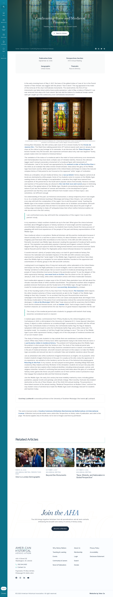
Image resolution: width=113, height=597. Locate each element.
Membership (78, 552)
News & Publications (59, 565)
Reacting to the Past (32, 362)
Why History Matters (59, 548)
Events (55, 556)
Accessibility (94, 552)
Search (76, 561)
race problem (68, 175)
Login (76, 556)
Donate (4, 593)
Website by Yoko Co (97, 593)
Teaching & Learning (59, 552)
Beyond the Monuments (56, 475)
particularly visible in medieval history (41, 343)
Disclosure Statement (97, 556)
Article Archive (24, 48)
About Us (77, 548)
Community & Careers (60, 561)
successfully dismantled (67, 287)
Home (17, 48)
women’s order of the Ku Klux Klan (80, 164)
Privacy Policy (94, 548)
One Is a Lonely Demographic (28, 477)
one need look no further (54, 274)
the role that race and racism (70, 184)
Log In (4, 588)
